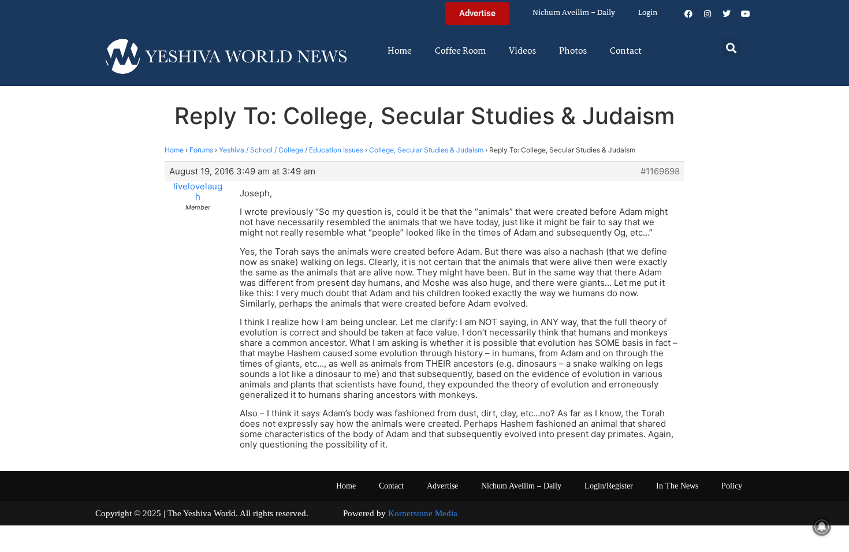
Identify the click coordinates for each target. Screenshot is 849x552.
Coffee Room (460, 51)
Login (647, 13)
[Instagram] (707, 14)
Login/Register (608, 486)
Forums (201, 150)
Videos (522, 51)
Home (400, 51)
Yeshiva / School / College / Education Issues (291, 150)
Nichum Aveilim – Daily (574, 13)
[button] (731, 47)
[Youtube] (746, 14)
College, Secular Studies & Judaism (426, 150)
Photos (573, 51)
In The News (677, 486)
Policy (731, 486)
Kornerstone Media (422, 513)
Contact (626, 51)
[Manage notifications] (822, 526)
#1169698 (660, 171)
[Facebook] (688, 14)
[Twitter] (726, 14)
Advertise (442, 486)
